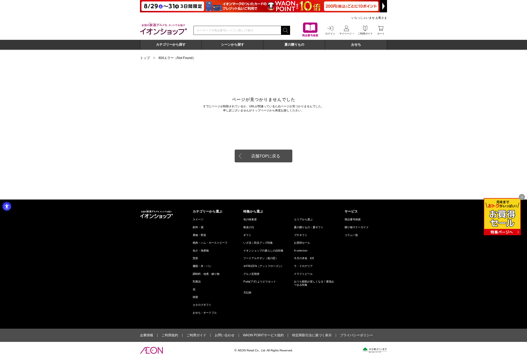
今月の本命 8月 (304, 258)
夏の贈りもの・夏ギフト (308, 227)
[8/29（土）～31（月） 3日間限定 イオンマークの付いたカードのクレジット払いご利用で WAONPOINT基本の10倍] (263, 6)
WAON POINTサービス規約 (263, 335)
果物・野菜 (199, 235)
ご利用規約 (170, 335)
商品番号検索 (353, 219)
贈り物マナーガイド (357, 227)
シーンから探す (232, 44)
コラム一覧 (351, 235)
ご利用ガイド (196, 335)
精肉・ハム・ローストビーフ (210, 242)
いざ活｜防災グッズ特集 (258, 242)
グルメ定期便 (251, 273)
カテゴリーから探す (171, 44)
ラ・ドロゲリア (303, 266)
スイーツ (198, 219)
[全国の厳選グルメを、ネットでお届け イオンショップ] (163, 28)
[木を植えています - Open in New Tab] (375, 350)
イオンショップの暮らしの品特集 (263, 250)
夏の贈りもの (294, 44)
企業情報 (146, 335)
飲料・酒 (198, 227)
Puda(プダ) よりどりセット (259, 281)
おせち (356, 44)
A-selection (300, 250)
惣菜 (195, 258)
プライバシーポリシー (356, 335)
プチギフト (300, 235)
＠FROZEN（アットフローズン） (263, 266)
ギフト (247, 235)
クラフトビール (303, 273)
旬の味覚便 (250, 219)
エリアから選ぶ (303, 219)
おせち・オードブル (205, 312)
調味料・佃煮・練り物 (206, 273)
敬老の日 (248, 227)
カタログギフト (202, 304)
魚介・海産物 (201, 250)
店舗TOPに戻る (265, 156)
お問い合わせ (224, 335)
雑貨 (195, 297)
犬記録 (247, 292)
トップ (145, 58)
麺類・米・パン (202, 266)
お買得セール (302, 242)
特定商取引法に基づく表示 (312, 335)
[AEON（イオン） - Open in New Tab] (151, 350)
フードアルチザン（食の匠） (260, 258)
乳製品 (197, 281)
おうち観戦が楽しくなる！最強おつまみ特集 (314, 283)
